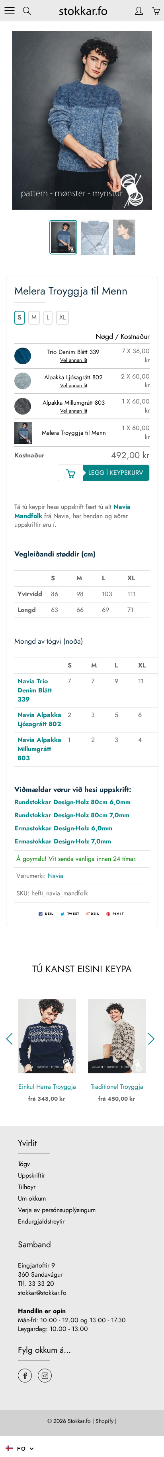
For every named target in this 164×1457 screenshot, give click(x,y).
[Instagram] (45, 1375)
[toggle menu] (9, 11)
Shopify (104, 1421)
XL (62, 317)
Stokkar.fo (79, 1421)
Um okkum (32, 1198)
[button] (11, 1039)
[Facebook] (25, 1375)
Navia (55, 875)
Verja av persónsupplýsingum (57, 1209)
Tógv (24, 1163)
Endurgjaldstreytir (41, 1221)
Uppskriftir (31, 1175)
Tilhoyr (26, 1186)
